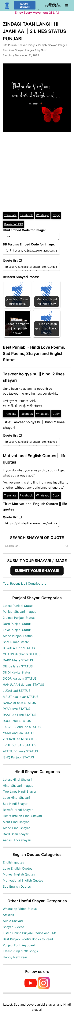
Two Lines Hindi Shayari (20, 791)
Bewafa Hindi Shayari (18, 810)
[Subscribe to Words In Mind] (30, 988)
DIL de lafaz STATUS (18, 666)
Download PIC (13, 224)
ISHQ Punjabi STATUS (18, 757)
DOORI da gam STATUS (20, 678)
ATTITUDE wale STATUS (20, 751)
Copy (56, 215)
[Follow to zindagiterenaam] (44, 988)
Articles (8, 915)
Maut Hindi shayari (16, 822)
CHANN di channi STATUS (21, 654)
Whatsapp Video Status (20, 909)
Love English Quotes (17, 868)
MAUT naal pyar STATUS (21, 697)
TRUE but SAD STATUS (19, 745)
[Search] (67, 546)
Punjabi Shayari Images (52, 45)
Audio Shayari (13, 921)
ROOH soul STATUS (17, 721)
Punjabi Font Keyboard (19, 945)
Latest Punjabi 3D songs (20, 951)
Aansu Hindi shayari (17, 840)
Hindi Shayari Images (18, 785)
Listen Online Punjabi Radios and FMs (29, 933)
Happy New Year (15, 957)
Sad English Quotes (17, 886)
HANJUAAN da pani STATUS (23, 684)
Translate (10, 215)
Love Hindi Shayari (16, 797)
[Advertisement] (37, 172)
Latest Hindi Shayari (17, 779)
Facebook (26, 215)
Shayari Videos (13, 927)
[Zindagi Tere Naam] (7, 5)
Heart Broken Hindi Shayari (22, 816)
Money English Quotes (19, 874)
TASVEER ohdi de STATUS (22, 727)
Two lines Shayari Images (18, 50)
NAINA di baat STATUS (19, 703)
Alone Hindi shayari (17, 828)
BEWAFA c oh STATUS (19, 648)
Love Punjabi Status (17, 630)
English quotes (13, 862)
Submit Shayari (25, 5)
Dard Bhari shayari (16, 834)
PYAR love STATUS (16, 709)
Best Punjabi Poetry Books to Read (28, 939)
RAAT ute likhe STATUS (19, 715)
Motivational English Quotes (23, 880)
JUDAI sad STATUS (16, 690)
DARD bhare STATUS (18, 660)
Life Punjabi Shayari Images (20, 45)
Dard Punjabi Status (17, 624)
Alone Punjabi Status (17, 636)
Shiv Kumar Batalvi (16, 642)
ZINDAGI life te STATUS (19, 739)
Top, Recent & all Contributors (24, 583)
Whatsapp (42, 215)
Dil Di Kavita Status (17, 672)
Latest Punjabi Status (18, 606)
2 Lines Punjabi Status (19, 618)
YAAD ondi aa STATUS (19, 733)
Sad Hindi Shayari (15, 804)
